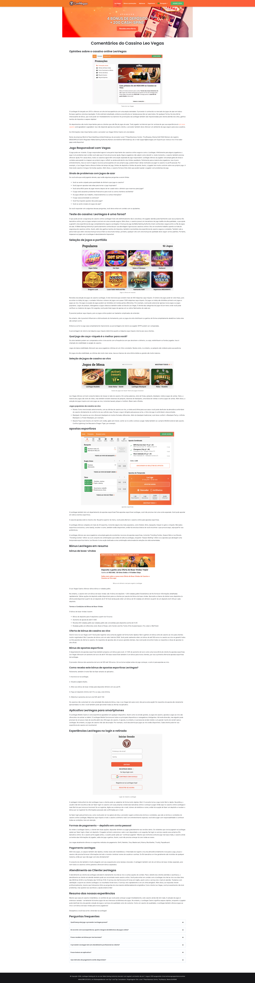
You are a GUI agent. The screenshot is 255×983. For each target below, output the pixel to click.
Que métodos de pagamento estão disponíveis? (88, 960)
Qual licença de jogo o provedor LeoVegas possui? (89, 922)
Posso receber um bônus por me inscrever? (86, 937)
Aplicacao (142, 3)
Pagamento (151, 3)
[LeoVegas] (78, 3)
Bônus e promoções (130, 3)
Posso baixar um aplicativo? (81, 952)
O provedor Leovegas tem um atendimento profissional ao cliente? (95, 945)
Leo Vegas (117, 3)
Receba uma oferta (127, 29)
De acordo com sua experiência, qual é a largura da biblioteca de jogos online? (100, 930)
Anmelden (177, 3)
